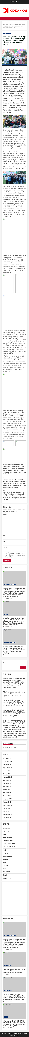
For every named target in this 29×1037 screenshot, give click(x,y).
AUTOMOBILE (6, 828)
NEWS (4, 862)
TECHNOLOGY (6, 872)
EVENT (5, 33)
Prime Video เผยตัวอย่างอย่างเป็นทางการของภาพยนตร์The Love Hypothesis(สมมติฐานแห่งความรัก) (14, 694)
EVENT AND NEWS (12, 584)
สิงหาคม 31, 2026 (8, 598)
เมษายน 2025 (7, 808)
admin (4, 47)
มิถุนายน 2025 (7, 802)
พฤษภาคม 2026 (7, 768)
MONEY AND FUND (7, 856)
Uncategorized (7, 878)
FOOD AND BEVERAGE (8, 841)
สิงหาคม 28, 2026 (8, 1001)
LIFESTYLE (6, 853)
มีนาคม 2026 (6, 774)
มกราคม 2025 (7, 818)
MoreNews (24, 1033)
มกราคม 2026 (7, 780)
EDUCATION (6, 831)
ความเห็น (6, 514)
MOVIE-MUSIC (6, 859)
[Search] (26, 18)
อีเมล (5, 541)
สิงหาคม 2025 (7, 796)
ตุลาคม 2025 (6, 789)
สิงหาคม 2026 (7, 758)
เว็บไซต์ (5, 547)
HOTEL (4, 850)
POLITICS (5, 866)
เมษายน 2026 (7, 771)
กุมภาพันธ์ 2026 (7, 777)
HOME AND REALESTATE (9, 847)
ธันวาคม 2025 (7, 783)
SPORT (5, 869)
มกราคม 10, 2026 (10, 47)
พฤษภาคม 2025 (7, 805)
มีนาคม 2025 (6, 811)
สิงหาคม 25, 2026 (8, 626)
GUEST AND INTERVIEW (9, 844)
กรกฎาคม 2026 (7, 761)
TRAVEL (9, 33)
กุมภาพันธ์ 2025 (7, 814)
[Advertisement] (14, 898)
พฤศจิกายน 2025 (7, 786)
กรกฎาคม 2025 (7, 799)
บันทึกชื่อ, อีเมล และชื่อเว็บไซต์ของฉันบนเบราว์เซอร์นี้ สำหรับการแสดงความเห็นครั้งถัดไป (15, 555)
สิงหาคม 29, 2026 (8, 974)
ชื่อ (4, 535)
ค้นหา (4, 663)
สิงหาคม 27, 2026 (8, 1027)
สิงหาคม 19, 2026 (8, 655)
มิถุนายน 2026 (7, 764)
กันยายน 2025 (7, 793)
